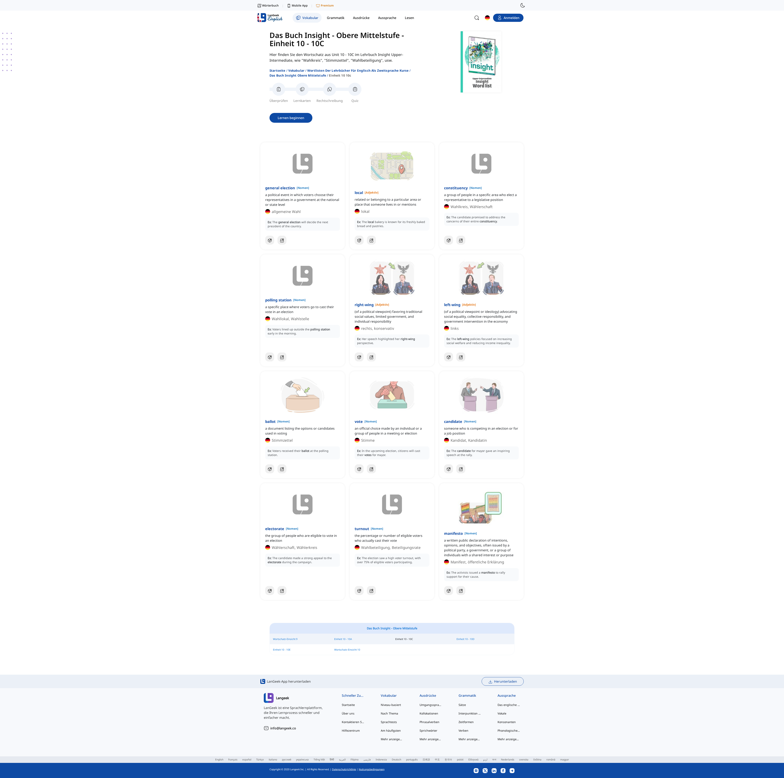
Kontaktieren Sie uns (353, 722)
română (550, 759)
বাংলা (494, 759)
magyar (564, 759)
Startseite (277, 70)
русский (286, 759)
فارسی (367, 759)
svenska (523, 759)
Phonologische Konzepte (509, 730)
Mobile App (300, 5)
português (412, 759)
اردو (485, 759)
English (219, 759)
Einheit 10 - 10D (465, 639)
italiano (273, 759)
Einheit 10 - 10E (282, 649)
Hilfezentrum (351, 730)
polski (460, 759)
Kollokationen (429, 713)
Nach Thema (389, 713)
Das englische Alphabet (509, 705)
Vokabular (296, 70)
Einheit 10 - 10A (343, 639)
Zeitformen (466, 722)
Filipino (355, 759)
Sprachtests (389, 722)
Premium (327, 5)
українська (302, 759)
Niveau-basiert (391, 705)
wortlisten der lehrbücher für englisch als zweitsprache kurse (358, 70)
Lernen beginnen (291, 118)
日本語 (426, 759)
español (246, 759)
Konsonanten (507, 722)
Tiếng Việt (319, 759)
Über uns (348, 713)
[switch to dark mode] (523, 5)
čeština (537, 759)
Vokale (502, 713)
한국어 (448, 759)
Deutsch (396, 759)
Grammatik (467, 695)
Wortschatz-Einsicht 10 (347, 649)
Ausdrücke (428, 695)
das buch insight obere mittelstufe (298, 75)
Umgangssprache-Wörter (431, 705)
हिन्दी (332, 759)
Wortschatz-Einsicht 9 (285, 639)
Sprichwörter (428, 730)
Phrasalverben (429, 722)
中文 (437, 759)
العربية (342, 759)
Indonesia (381, 759)
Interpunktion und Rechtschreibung (470, 713)
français (232, 759)
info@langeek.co (283, 728)
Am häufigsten (391, 730)
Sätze (462, 705)
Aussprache (507, 695)
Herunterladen (505, 681)
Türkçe (260, 759)
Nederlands (507, 759)
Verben (463, 730)
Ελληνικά (473, 759)
